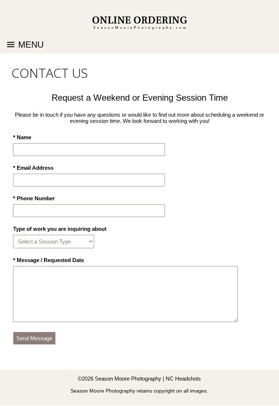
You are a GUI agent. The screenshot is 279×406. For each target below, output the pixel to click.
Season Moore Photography (128, 378)
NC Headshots (183, 378)
